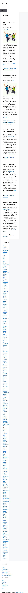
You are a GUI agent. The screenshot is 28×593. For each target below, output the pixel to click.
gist (4, 414)
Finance (5, 408)
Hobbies (5, 419)
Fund (4, 410)
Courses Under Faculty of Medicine (5, 362)
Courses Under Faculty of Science (5, 370)
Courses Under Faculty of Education (5, 340)
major (4, 452)
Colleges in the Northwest (5, 290)
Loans (4, 451)
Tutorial (5, 537)
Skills (5, 121)
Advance (5, 252)
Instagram (5, 422)
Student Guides (10, 122)
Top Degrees (5, 569)
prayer (4, 492)
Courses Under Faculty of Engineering (5, 348)
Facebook (5, 406)
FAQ (3, 588)
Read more (5, 117)
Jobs (4, 435)
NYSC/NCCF (6, 470)
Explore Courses (6, 570)
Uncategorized (6, 539)
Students (5, 525)
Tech (4, 533)
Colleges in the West (5, 301)
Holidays (5, 421)
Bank (4, 258)
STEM (4, 520)
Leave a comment (8, 69)
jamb (4, 430)
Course (4, 310)
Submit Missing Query (7, 574)
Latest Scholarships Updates (6, 445)
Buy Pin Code (5, 572)
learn (4, 448)
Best (4, 260)
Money (4, 460)
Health (4, 418)
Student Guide (13, 68)
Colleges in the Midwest (5, 285)
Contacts (4, 587)
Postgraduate (6, 490)
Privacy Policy (5, 585)
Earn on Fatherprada (6, 575)
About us (4, 582)
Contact (5, 309)
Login (3, 567)
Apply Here (4, 3)
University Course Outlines (5, 549)
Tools (4, 536)
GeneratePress (19, 592)
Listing (4, 449)
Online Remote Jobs (5, 479)
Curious (5, 384)
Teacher (5, 528)
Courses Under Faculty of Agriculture (5, 323)
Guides (4, 416)
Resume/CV (5, 509)
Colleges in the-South (5, 306)
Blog (4, 261)
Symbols (5, 526)
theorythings (6, 534)
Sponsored (6, 68)
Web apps (4, 583)
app (4, 256)
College (4, 274)
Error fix (5, 395)
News (4, 462)
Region (4, 504)
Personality (5, 485)
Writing (4, 558)
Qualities (5, 496)
